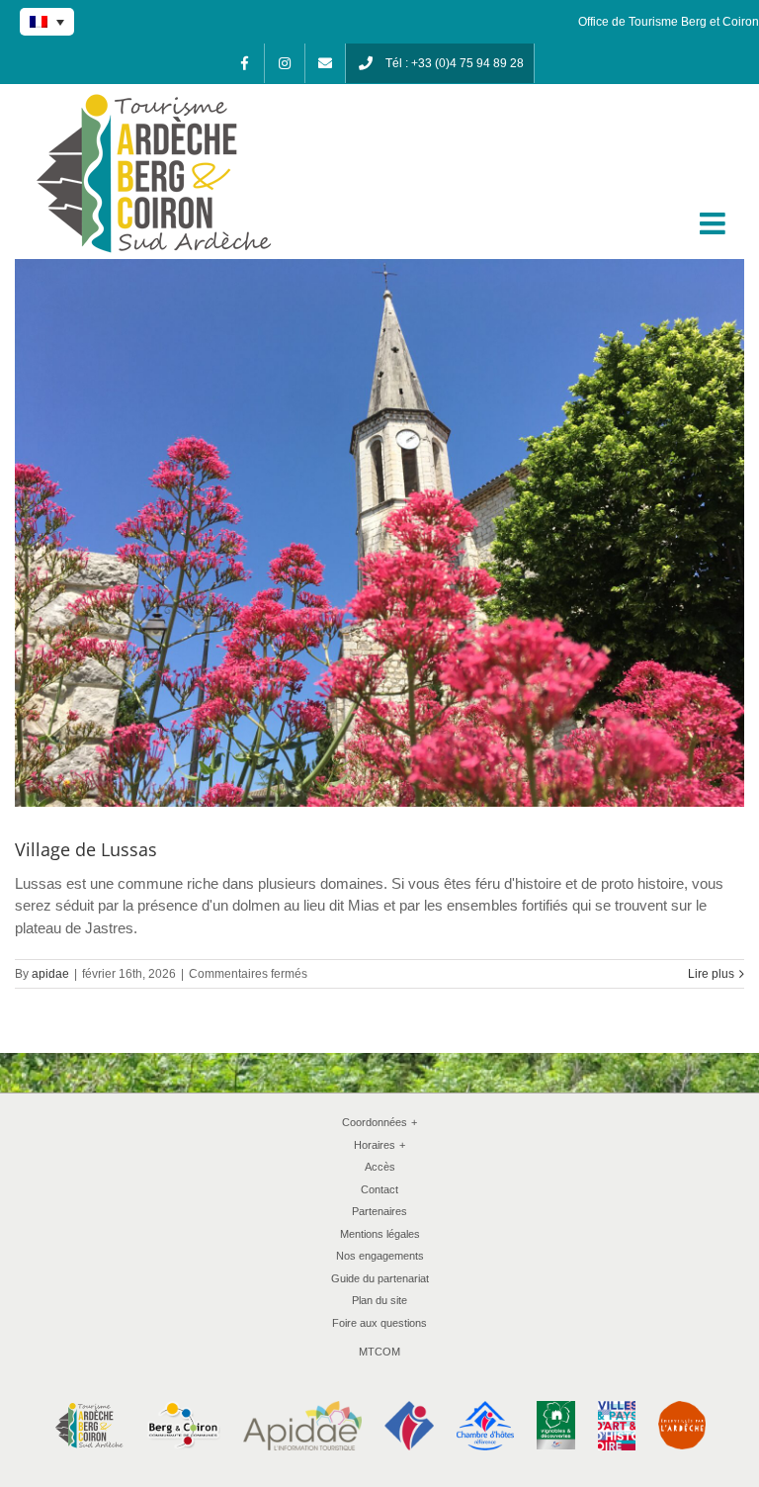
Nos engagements (380, 1256)
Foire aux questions (379, 1323)
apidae (50, 974)
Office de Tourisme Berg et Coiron (668, 22)
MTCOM (379, 1351)
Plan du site (379, 1300)
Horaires (379, 1145)
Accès (380, 1167)
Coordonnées (379, 1122)
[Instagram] (284, 63)
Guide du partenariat (380, 1278)
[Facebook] (244, 63)
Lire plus (711, 974)
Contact (379, 1189)
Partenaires (379, 1211)
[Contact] (325, 63)
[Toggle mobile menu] (714, 223)
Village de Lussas (86, 849)
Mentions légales (380, 1234)
